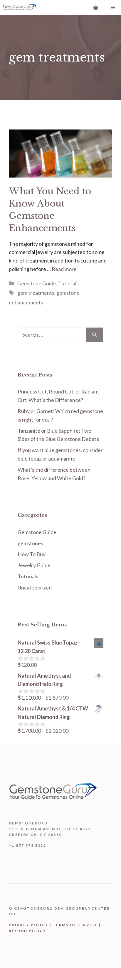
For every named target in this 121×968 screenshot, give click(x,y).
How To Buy (32, 554)
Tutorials (68, 283)
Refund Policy (27, 930)
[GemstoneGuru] (19, 7)
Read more (64, 269)
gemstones (30, 543)
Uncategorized (35, 587)
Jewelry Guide (34, 565)
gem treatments (35, 292)
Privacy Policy (28, 925)
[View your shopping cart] (95, 7)
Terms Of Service (75, 925)
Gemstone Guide (36, 283)
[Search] (94, 335)
